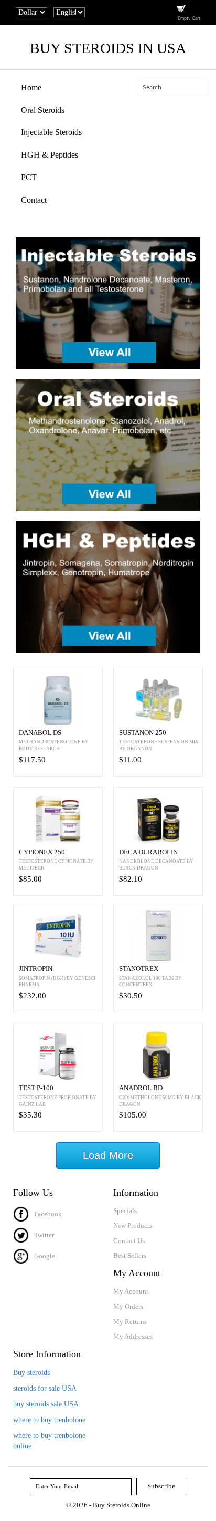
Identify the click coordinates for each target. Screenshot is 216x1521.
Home (31, 87)
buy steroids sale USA (46, 1404)
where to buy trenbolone (49, 1420)
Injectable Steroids (51, 132)
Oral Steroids (42, 110)
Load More (108, 1155)
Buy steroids (31, 1373)
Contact (34, 199)
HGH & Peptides (49, 154)
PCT (29, 177)
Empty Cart (189, 18)
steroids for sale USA (45, 1388)
